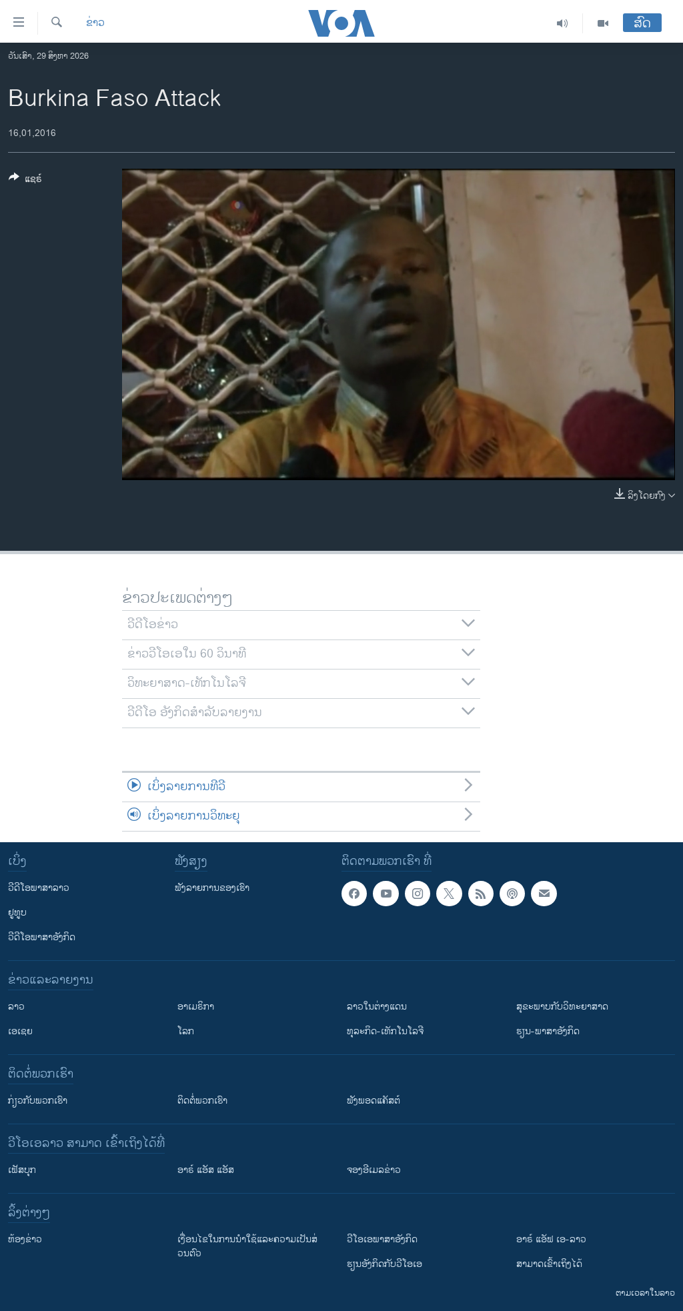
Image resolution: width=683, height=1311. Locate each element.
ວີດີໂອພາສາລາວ (38, 888)
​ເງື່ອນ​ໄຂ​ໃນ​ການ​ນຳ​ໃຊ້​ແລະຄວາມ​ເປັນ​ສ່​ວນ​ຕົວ (247, 1246)
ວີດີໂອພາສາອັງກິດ (41, 937)
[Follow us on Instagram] (417, 893)
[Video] (603, 23)
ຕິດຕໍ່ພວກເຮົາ (202, 1101)
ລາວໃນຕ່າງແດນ (377, 1007)
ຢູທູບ (17, 913)
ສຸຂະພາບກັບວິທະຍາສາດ (562, 1007)
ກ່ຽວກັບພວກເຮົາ (37, 1101)
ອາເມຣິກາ (195, 1007)
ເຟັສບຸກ (22, 1170)
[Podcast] (512, 893)
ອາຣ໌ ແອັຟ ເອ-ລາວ (551, 1239)
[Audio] (562, 23)
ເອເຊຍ (20, 1031)
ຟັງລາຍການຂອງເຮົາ (212, 888)
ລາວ (16, 1007)
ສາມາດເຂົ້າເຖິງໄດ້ (549, 1264)
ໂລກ (185, 1031)
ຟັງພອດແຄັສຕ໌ (373, 1101)
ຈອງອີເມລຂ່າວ (374, 1170)
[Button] (25, 181)
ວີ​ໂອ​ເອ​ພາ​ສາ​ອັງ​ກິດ (382, 1239)
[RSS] (481, 893)
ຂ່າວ (95, 23)
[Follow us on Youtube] (385, 893)
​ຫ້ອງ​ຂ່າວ (25, 1239)
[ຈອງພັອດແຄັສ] (543, 893)
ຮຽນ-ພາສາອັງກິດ (548, 1031)
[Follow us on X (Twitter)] (449, 893)
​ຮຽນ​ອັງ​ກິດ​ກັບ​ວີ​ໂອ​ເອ (384, 1264)
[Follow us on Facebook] (354, 893)
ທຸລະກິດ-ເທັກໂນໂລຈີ (385, 1031)
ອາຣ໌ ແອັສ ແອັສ (205, 1170)
